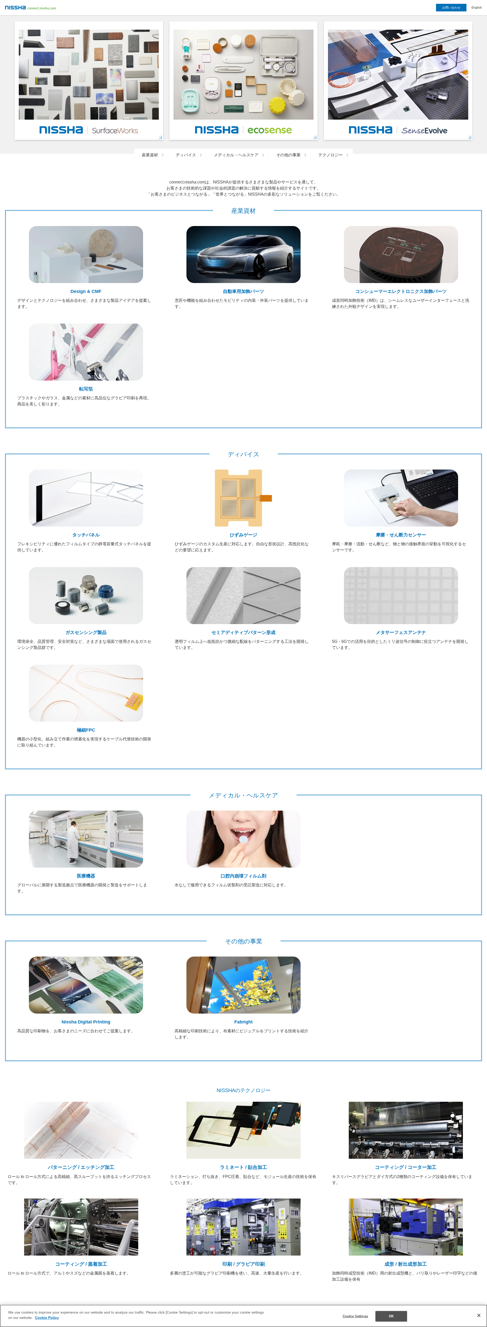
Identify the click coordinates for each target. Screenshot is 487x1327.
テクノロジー (330, 155)
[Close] (478, 1315)
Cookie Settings (355, 1316)
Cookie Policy (47, 1318)
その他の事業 (288, 155)
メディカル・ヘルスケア (236, 155)
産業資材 (150, 155)
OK (391, 1316)
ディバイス (186, 155)
